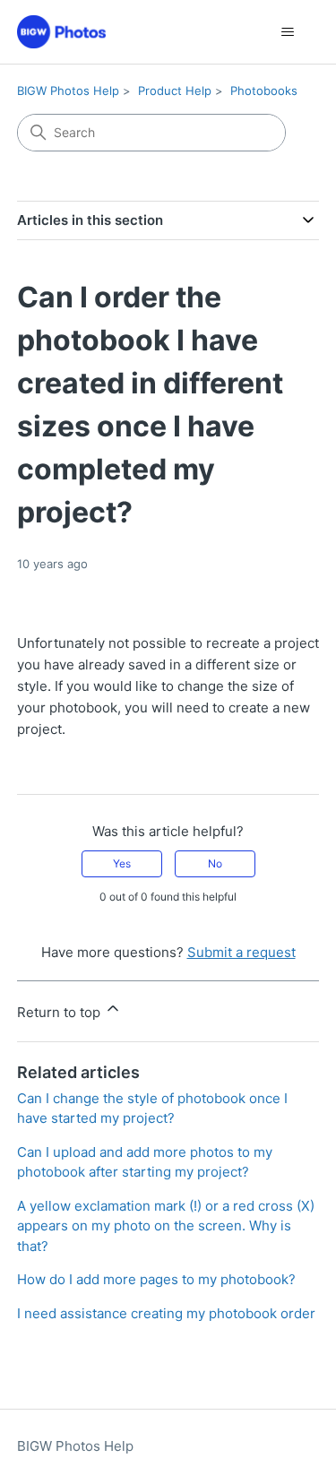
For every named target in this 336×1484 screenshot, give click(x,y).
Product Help (174, 90)
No (215, 863)
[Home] (61, 31)
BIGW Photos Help (68, 90)
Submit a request (241, 952)
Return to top (60, 1012)
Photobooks (263, 90)
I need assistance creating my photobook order (166, 1313)
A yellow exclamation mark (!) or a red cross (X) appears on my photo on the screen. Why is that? (165, 1226)
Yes (122, 863)
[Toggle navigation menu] (287, 32)
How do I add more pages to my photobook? (156, 1279)
